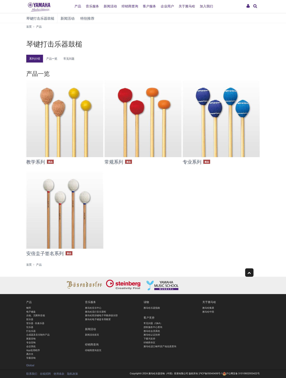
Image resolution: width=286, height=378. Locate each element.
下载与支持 (149, 338)
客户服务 (149, 6)
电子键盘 (31, 311)
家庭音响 (31, 338)
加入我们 (206, 6)
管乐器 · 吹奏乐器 (35, 323)
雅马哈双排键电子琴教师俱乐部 (101, 315)
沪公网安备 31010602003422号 (243, 373)
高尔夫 (29, 353)
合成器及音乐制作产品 (38, 334)
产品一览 (51, 58)
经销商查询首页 (93, 350)
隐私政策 (72, 373)
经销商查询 (130, 6)
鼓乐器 (29, 319)
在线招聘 (45, 373)
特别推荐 (87, 18)
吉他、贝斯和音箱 (35, 315)
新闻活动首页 (92, 334)
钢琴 (28, 307)
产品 (78, 6)
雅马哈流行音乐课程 (95, 311)
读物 (146, 302)
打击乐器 (31, 330)
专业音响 (31, 342)
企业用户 (167, 6)
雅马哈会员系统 (152, 330)
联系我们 (31, 373)
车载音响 (31, 357)
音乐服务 (92, 6)
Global (30, 365)
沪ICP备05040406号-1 (211, 373)
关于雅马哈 (187, 6)
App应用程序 (33, 350)
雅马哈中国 (208, 311)
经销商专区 (149, 342)
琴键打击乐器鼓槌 (40, 18)
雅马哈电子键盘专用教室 (98, 319)
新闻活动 (110, 6)
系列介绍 (34, 58)
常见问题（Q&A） (153, 323)
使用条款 (59, 373)
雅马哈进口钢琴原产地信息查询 (160, 346)
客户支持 (149, 317)
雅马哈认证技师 (152, 334)
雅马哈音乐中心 (93, 307)
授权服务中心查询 (153, 327)
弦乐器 (29, 327)
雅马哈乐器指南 (152, 307)
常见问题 (68, 58)
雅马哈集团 (208, 307)
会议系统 (31, 346)
